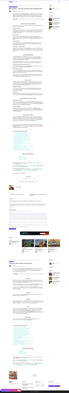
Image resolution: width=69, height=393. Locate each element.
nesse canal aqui (15, 170)
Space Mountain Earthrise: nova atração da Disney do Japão (56, 19)
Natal (19, 173)
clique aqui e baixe (34, 162)
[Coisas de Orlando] (12, 1)
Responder (11, 207)
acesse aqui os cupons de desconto (26, 170)
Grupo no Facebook (24, 169)
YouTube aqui (39, 169)
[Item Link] (50, 19)
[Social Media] (37, 384)
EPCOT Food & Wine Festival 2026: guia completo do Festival (14, 242)
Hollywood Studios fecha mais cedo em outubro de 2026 (40, 249)
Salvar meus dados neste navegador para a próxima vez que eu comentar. (19, 226)
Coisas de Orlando (13, 10)
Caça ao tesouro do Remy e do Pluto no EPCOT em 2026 (56, 27)
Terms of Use (8, 390)
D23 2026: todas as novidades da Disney (27, 249)
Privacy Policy (3, 390)
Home (9, 5)
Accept (19, 390)
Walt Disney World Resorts (20, 5)
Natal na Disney (23, 173)
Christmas (16, 173)
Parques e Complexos (13, 5)
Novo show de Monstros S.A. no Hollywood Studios (56, 23)
